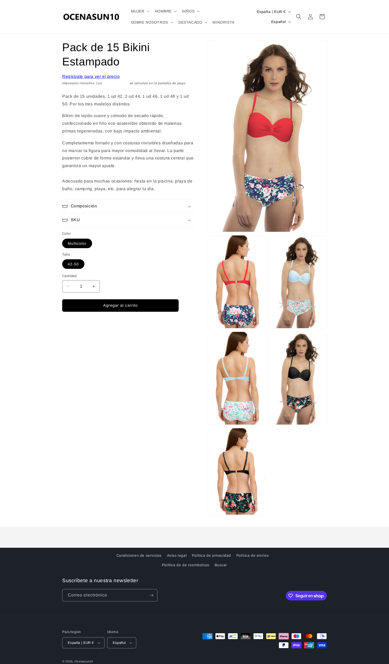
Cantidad (69, 276)
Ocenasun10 (84, 661)
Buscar (221, 565)
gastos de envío (116, 83)
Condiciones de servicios (139, 555)
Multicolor (77, 243)
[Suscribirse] (151, 595)
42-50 (73, 264)
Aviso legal (177, 555)
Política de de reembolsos (185, 565)
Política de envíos (252, 555)
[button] (140, 11)
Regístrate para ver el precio (91, 76)
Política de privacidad (211, 555)
